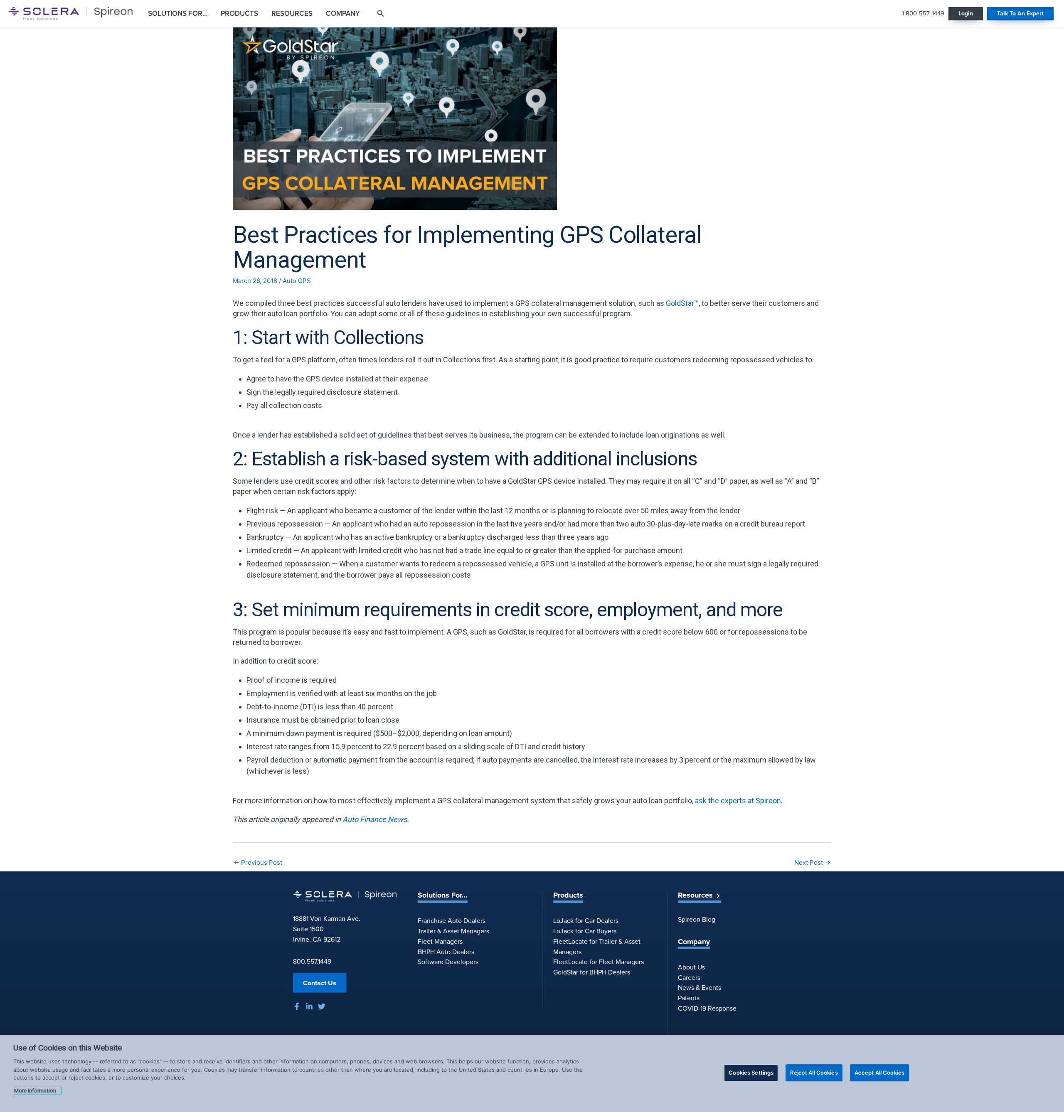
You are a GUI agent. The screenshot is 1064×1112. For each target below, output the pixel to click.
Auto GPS (297, 281)
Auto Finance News (374, 819)
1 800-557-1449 (923, 13)
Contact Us (319, 983)
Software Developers (448, 962)
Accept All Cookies (879, 1072)
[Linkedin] (309, 1006)
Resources (695, 895)
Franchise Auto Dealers (451, 920)
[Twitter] (321, 1006)
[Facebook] (296, 1006)
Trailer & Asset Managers (453, 931)
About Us (691, 967)
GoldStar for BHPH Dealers (591, 972)
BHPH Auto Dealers (446, 952)
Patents (688, 998)
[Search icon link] (380, 14)
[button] (1021, 13)
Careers (689, 977)
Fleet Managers (440, 941)
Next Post (812, 862)
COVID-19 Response (707, 1008)
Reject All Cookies (813, 1072)
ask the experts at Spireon (738, 800)
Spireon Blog (696, 919)
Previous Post (258, 862)
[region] (532, 1073)
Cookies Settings (751, 1072)
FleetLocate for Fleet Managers (598, 962)
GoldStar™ (682, 303)
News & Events (699, 987)
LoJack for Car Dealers (585, 920)
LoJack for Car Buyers (584, 931)
